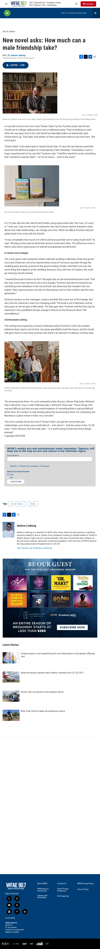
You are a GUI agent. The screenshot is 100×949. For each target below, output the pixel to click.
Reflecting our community (43, 890)
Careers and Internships (42, 897)
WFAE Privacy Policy (85, 884)
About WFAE (42, 884)
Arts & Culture (9, 31)
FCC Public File (63, 896)
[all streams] (96, 13)
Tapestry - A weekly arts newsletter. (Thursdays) (29, 466)
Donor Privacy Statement (63, 890)
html (11, 475)
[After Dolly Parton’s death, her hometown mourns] (11, 715)
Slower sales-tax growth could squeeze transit (42, 692)
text (11, 477)
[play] (7, 13)
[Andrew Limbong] (8, 530)
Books (32, 504)
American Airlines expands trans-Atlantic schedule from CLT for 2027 (52, 673)
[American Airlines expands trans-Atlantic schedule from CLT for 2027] (11, 677)
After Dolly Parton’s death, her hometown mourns (43, 711)
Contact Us (61, 884)
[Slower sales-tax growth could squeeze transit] (11, 696)
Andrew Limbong (18, 55)
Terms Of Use (83, 889)
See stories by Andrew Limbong (34, 548)
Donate (89, 4)
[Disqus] (50, 772)
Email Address (13, 455)
